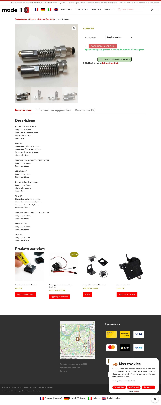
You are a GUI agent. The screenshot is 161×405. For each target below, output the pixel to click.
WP (12, 391)
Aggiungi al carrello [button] (25, 294)
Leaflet (73, 356)
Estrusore (90, 37)
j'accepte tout (119, 387)
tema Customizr (34, 391)
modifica (74, 358)
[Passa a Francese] (36, 10)
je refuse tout (134, 387)
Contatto (63, 371)
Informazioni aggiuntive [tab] (53, 110)
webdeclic (136, 391)
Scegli (87, 294)
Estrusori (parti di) (46, 19)
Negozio (32, 19)
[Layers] (92, 327)
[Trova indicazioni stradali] (94, 322)
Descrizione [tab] (23, 110)
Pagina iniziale (21, 19)
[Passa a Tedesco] (43, 10)
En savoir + (148, 387)
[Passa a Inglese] (56, 10)
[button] (74, 28)
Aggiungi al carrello (103, 46)
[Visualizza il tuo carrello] (152, 10)
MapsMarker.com (66, 356)
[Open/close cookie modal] (155, 399)
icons (77, 356)
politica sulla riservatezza (70, 367)
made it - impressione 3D (20, 388)
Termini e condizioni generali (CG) (73, 364)
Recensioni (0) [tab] (85, 110)
